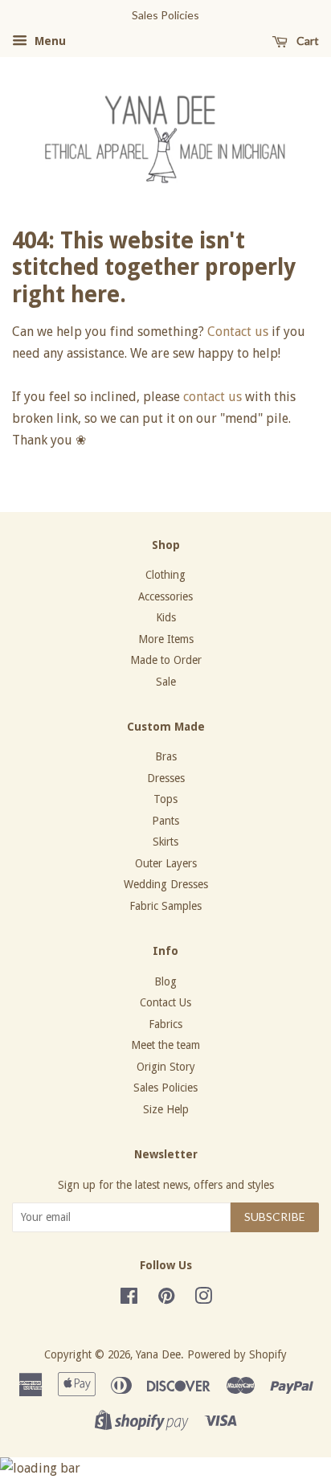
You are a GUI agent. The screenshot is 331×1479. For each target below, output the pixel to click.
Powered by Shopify (237, 1354)
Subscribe (274, 1216)
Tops (165, 799)
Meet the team (165, 1045)
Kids (166, 617)
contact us (212, 396)
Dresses (166, 778)
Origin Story (166, 1066)
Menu (48, 41)
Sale (166, 681)
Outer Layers (166, 863)
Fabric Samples (165, 905)
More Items (166, 639)
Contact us (237, 331)
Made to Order (166, 659)
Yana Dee (158, 1354)
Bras (166, 756)
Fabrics (165, 1024)
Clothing (165, 574)
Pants (165, 820)
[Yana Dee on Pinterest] (166, 1299)
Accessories (165, 596)
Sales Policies (165, 1087)
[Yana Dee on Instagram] (203, 1299)
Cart (306, 40)
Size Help (166, 1109)
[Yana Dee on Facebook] (129, 1299)
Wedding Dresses (166, 884)
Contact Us (165, 1002)
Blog (165, 981)
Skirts (165, 841)
